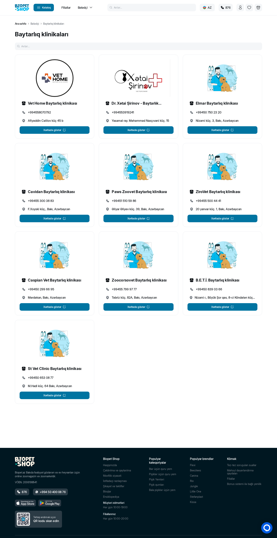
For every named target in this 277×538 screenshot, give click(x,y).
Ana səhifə (20, 23)
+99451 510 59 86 (124, 201)
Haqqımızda (110, 465)
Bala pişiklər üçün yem (162, 490)
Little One (195, 491)
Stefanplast (196, 496)
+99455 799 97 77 (124, 289)
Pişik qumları (156, 484)
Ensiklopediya (111, 496)
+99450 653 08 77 (40, 378)
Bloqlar (107, 491)
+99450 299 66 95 (41, 289)
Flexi (192, 465)
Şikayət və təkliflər (113, 486)
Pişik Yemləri (156, 479)
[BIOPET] (22, 7)
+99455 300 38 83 (41, 201)
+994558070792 (39, 112)
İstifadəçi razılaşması (115, 480)
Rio (192, 480)
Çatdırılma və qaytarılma (117, 470)
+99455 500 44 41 (208, 201)
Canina (194, 475)
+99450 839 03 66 (209, 289)
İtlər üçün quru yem (160, 468)
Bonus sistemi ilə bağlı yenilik (244, 483)
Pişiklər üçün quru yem (162, 474)
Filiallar (231, 478)
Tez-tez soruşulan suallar (241, 465)
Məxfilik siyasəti (112, 475)
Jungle (194, 486)
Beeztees (195, 470)
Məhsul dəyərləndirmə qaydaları (240, 472)
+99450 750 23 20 (208, 112)
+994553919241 (123, 112)
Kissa (193, 502)
